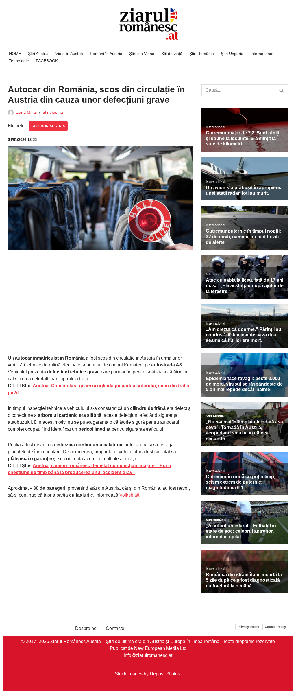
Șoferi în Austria (48, 126)
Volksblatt (129, 495)
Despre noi (86, 628)
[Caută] (281, 90)
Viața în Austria (69, 53)
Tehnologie (19, 60)
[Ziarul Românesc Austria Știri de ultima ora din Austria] (148, 24)
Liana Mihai (26, 112)
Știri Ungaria (232, 53)
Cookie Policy (275, 627)
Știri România (201, 53)
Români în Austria (106, 53)
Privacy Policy (248, 627)
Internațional (261, 53)
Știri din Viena (141, 53)
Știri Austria (38, 53)
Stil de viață (171, 53)
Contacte (115, 628)
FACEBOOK (47, 60)
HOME (15, 53)
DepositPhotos (165, 673)
